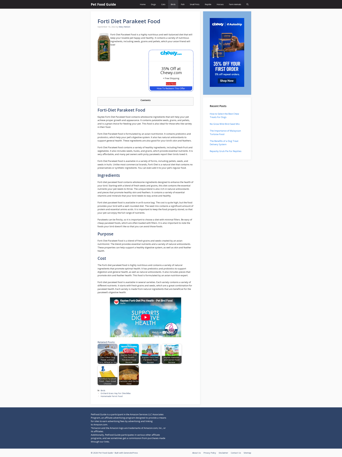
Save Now (171, 83)
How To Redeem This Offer (171, 88)
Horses (220, 4)
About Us (196, 452)
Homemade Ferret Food (112, 396)
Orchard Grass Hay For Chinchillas (116, 393)
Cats (163, 4)
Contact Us (236, 452)
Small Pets (194, 4)
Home (143, 4)
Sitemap (247, 452)
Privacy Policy (209, 452)
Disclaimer (223, 452)
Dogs (153, 4)
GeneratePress (131, 452)
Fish (182, 4)
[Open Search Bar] (247, 4)
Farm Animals (235, 4)
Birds (173, 4)
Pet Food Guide (103, 4)
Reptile (208, 4)
